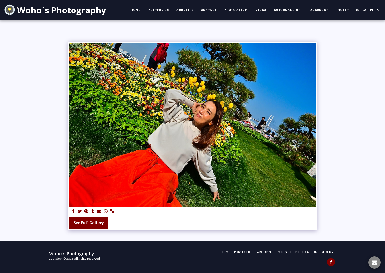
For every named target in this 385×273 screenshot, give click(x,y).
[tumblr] (92, 211)
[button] (319, 10)
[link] (112, 211)
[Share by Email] (99, 211)
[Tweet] (80, 211)
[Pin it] (86, 211)
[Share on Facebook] (73, 211)
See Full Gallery (89, 223)
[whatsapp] (105, 211)
